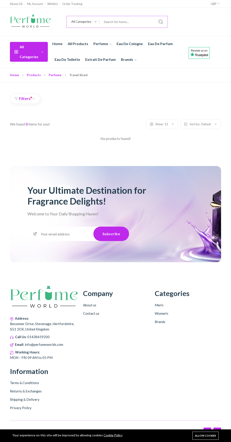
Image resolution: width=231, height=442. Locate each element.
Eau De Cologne (130, 43)
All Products (78, 43)
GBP (214, 3)
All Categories (29, 52)
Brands (127, 59)
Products (34, 75)
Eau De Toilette (67, 59)
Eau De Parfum (160, 43)
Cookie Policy (113, 435)
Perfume (101, 43)
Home (57, 43)
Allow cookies (205, 435)
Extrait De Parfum (100, 59)
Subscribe (111, 234)
